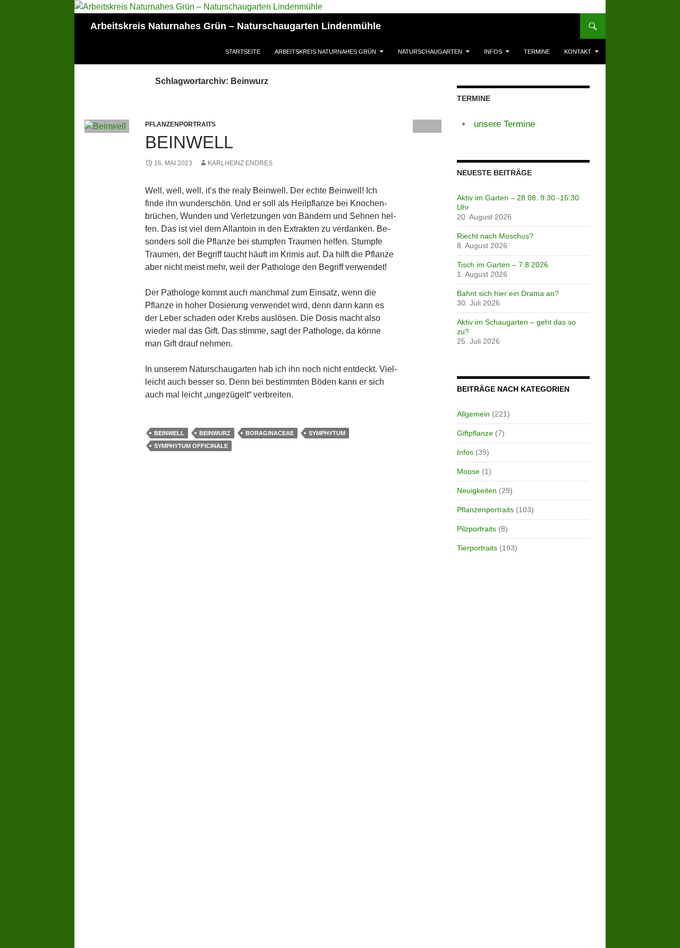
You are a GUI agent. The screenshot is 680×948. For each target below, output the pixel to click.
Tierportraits (477, 548)
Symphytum (327, 433)
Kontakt (577, 51)
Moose (468, 471)
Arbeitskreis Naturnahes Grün (325, 51)
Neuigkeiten (477, 490)
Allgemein (473, 414)
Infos (493, 51)
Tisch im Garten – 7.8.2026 (502, 264)
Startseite (242, 51)
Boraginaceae (269, 433)
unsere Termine (504, 124)
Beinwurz (215, 433)
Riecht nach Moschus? (495, 236)
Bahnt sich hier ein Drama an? (508, 293)
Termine (537, 51)
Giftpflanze (475, 433)
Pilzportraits (476, 528)
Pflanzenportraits (485, 509)
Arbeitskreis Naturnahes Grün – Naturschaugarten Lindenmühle (235, 26)
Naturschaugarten (430, 51)
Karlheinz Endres (240, 163)
